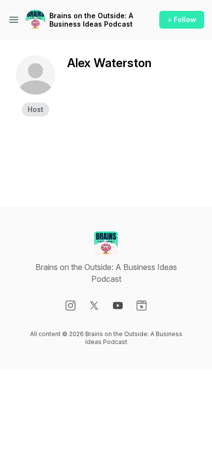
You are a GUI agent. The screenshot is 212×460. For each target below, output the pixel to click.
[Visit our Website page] (141, 305)
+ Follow (181, 19)
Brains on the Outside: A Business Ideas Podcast (91, 20)
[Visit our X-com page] (94, 305)
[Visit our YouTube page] (118, 305)
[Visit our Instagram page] (70, 305)
